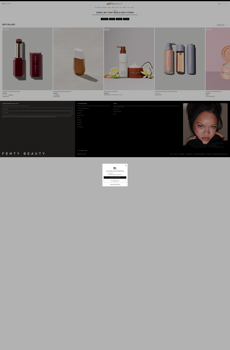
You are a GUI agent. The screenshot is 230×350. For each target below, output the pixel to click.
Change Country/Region (115, 184)
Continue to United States (115, 177)
